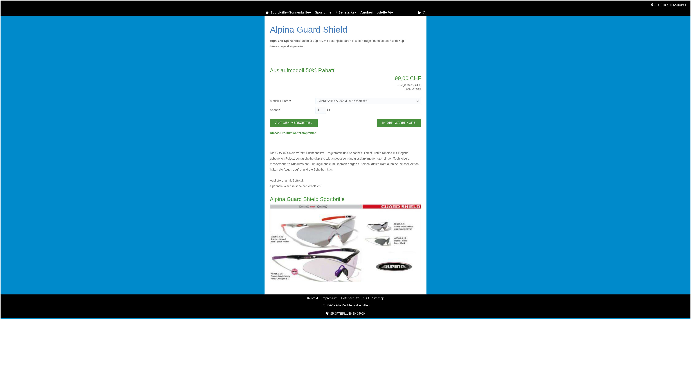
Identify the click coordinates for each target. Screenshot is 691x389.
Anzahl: (275, 110)
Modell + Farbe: (280, 101)
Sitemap (378, 298)
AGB (365, 298)
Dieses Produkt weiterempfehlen (293, 133)
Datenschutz (350, 298)
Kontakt (312, 298)
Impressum (330, 298)
